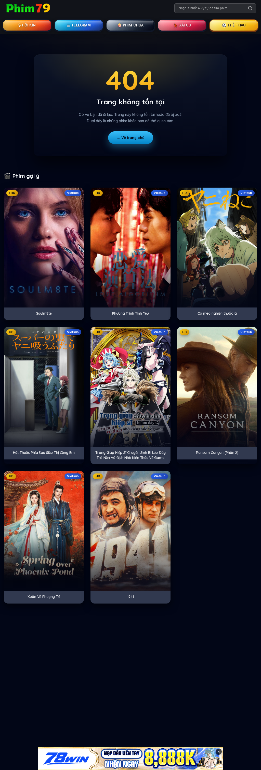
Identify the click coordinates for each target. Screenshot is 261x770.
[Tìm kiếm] (250, 8)
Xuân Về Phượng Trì (44, 596)
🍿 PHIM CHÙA (131, 25)
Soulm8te (44, 313)
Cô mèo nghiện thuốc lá (217, 313)
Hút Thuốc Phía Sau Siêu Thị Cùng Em (43, 452)
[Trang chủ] (28, 8)
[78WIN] (130, 758)
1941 (130, 596)
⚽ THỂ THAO (234, 25)
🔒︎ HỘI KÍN (27, 25)
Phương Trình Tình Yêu (130, 313)
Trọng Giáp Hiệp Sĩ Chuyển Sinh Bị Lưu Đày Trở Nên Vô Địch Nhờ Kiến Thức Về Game (130, 455)
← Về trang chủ (131, 137)
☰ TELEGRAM (79, 25)
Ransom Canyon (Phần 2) (217, 452)
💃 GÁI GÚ (182, 25)
